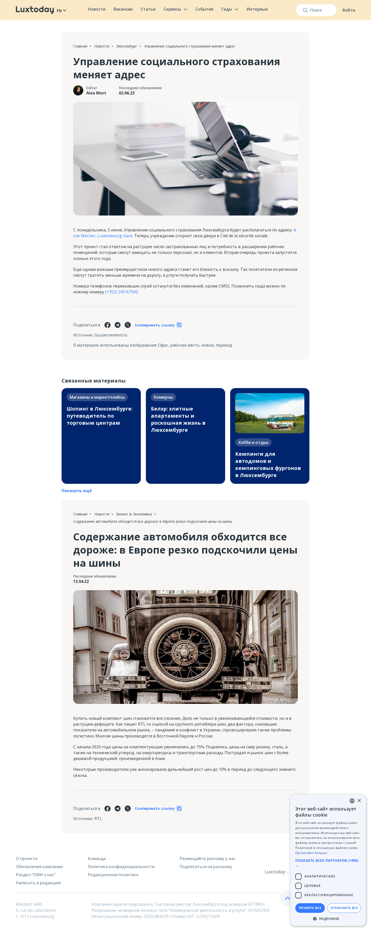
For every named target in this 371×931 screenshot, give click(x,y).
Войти (348, 10)
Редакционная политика (113, 875)
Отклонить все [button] (344, 908)
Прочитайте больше (311, 853)
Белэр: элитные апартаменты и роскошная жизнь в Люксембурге (178, 419)
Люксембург (126, 46)
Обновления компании (39, 867)
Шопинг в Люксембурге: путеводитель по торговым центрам (99, 415)
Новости (96, 9)
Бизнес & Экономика (134, 514)
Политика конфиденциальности (121, 867)
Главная (80, 46)
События (204, 9)
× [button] (359, 801)
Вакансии (123, 9)
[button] (328, 863)
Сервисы (172, 9)
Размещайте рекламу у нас (207, 858)
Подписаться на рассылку (206, 867)
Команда (97, 858)
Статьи (148, 9)
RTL (98, 818)
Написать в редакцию (38, 883)
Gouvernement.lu (110, 335)
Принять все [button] (310, 908)
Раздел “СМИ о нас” (36, 875)
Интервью (257, 9)
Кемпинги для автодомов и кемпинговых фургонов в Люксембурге (268, 464)
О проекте (27, 858)
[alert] (328, 860)
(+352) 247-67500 (121, 292)
